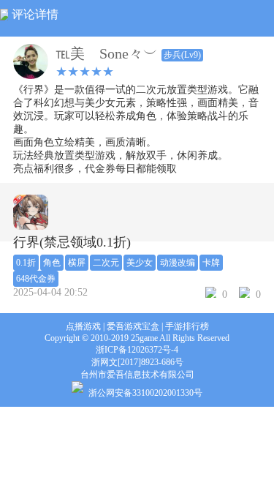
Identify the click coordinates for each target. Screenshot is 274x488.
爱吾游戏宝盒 (133, 326)
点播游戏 (83, 326)
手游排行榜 (187, 326)
